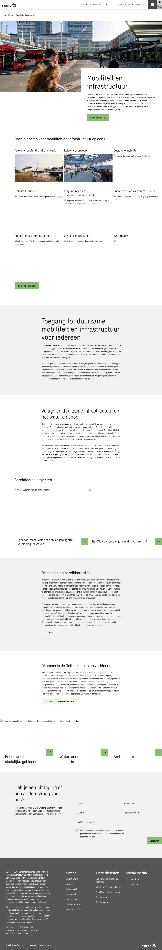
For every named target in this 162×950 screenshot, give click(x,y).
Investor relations (74, 909)
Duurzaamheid (116, 4)
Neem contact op (98, 117)
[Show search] (159, 7)
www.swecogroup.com (27, 922)
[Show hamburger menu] (152, 4)
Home (4, 15)
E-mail (81, 812)
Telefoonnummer (131, 812)
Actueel (102, 4)
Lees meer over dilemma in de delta (59, 701)
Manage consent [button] (44, 945)
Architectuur (101, 897)
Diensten (81, 4)
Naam (80, 803)
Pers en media (72, 899)
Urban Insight (72, 889)
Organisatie (129, 803)
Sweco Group (72, 878)
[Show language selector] (159, 2)
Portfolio (93, 4)
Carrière (127, 4)
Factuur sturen (73, 904)
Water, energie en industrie (108, 887)
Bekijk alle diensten (27, 285)
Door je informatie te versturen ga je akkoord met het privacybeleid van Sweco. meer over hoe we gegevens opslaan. (102, 833)
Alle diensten (102, 902)
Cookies (33, 945)
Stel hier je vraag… (86, 822)
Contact (138, 4)
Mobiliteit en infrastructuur (108, 892)
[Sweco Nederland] (9, 5)
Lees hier (105, 833)
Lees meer (49, 632)
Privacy (24, 945)
